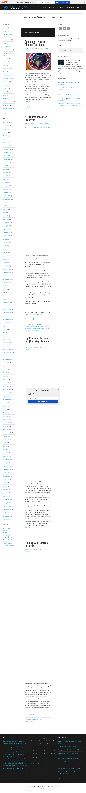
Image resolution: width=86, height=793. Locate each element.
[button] (43, 391)
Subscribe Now (43, 402)
